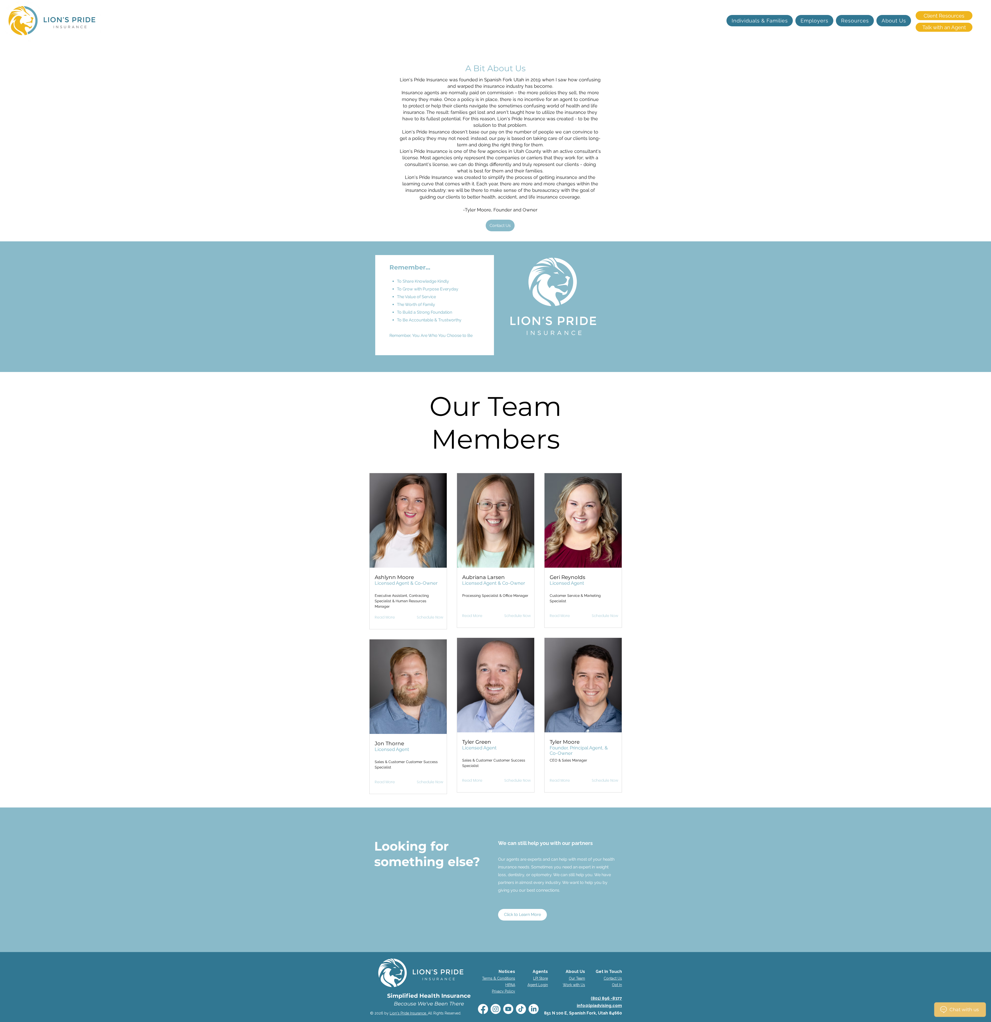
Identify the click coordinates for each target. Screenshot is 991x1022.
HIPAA (510, 985)
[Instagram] (496, 1009)
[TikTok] (521, 1009)
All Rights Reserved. (444, 1013)
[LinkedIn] (534, 1009)
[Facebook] (483, 1009)
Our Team (577, 978)
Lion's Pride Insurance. (409, 1013)
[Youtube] (508, 1009)
